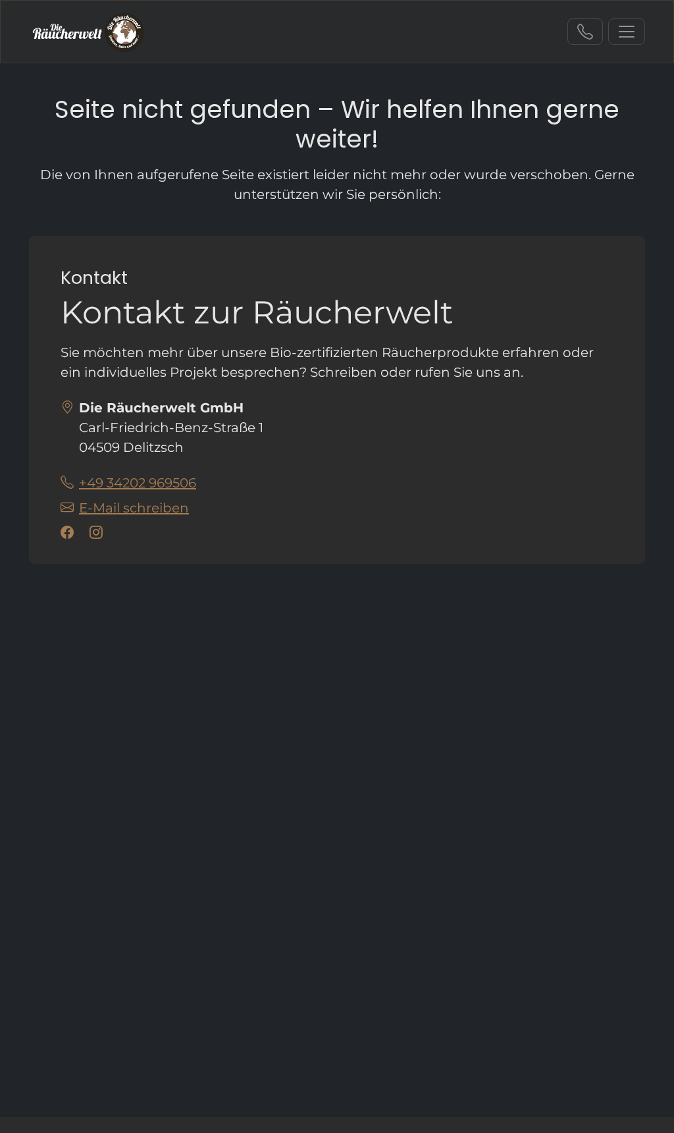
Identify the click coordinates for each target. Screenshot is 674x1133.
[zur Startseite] (88, 32)
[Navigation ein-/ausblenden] (626, 31)
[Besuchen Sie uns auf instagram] (99, 533)
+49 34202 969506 (585, 31)
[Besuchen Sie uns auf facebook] (70, 533)
